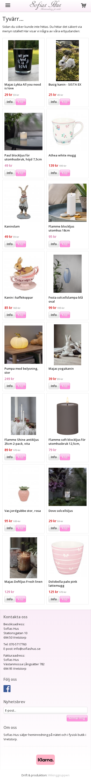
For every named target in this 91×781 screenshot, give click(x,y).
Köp (21, 102)
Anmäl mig (77, 718)
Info (10, 102)
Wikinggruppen (59, 775)
